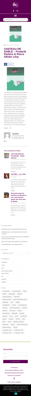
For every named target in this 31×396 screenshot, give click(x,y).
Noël (23, 319)
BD (6, 141)
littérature (23, 316)
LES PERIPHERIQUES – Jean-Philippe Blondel (12, 244)
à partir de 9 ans (7, 333)
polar (9, 321)
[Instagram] (17, 10)
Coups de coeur (18, 137)
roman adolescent (22, 324)
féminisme (14, 313)
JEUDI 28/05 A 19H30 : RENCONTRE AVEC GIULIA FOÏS (14, 229)
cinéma (18, 302)
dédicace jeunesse (15, 308)
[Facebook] (13, 10)
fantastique (6, 313)
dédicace (5, 308)
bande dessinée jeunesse (20, 299)
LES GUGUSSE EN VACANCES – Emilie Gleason (18, 156)
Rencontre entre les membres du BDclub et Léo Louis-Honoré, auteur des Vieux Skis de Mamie (18, 197)
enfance (24, 308)
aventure (16, 296)
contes (14, 305)
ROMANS (4, 282)
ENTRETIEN (4, 262)
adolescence (6, 291)
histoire (22, 313)
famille (20, 310)
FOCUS (3, 265)
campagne (5, 302)
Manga (4, 319)
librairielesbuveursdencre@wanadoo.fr (14, 372)
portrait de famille (18, 321)
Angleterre (12, 294)
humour (5, 316)
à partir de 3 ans (7, 330)
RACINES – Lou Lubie (18, 174)
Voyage (15, 327)
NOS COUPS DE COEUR (7, 271)
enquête (5, 310)
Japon (16, 316)
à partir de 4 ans (18, 330)
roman (13, 324)
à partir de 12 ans (19, 333)
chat (12, 302)
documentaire (22, 305)
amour (4, 294)
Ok (16, 393)
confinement (6, 305)
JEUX (3, 268)
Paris (4, 321)
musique (11, 319)
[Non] (29, 390)
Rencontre (6, 324)
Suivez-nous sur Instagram (14, 382)
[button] (15, 16)
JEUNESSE (4, 279)
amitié (24, 291)
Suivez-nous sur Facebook (14, 375)
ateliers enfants (7, 296)
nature (18, 319)
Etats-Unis (12, 310)
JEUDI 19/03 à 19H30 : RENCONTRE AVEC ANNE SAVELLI (15, 241)
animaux (19, 294)
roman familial (7, 327)
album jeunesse (16, 291)
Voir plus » (13, 171)
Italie (11, 316)
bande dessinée (7, 299)
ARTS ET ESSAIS (5, 273)
